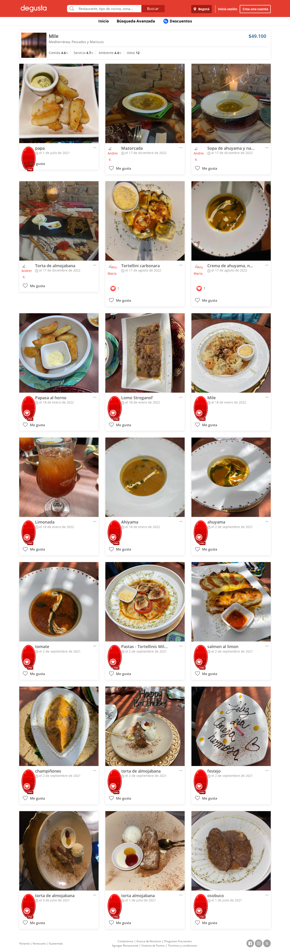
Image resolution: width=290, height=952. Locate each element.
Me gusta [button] (37, 163)
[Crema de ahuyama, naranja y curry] (231, 221)
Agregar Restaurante (125, 945)
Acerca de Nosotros (148, 941)
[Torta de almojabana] (59, 221)
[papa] (59, 103)
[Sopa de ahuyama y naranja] (231, 103)
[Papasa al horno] (59, 353)
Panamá (24, 943)
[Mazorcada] (145, 103)
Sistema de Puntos (153, 945)
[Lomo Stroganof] (145, 353)
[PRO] (29, 152)
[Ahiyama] (145, 477)
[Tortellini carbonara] (145, 221)
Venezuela (39, 943)
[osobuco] (231, 851)
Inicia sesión (227, 9)
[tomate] (59, 601)
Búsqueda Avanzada (136, 21)
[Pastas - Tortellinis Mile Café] (145, 601)
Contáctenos (125, 941)
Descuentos (178, 21)
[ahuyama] (231, 477)
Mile (53, 36)
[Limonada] (59, 477)
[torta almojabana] (145, 851)
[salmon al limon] (231, 601)
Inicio (103, 21)
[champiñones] (59, 726)
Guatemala (56, 943)
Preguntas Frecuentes (178, 941)
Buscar (153, 8)
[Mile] (231, 353)
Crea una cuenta (255, 9)
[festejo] (231, 726)
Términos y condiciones (182, 945)
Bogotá (203, 9)
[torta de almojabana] (145, 726)
